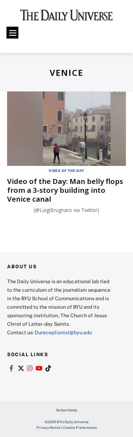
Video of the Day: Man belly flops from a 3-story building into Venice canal (65, 190)
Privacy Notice (49, 427)
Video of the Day (66, 170)
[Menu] (12, 33)
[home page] (66, 18)
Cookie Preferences (80, 427)
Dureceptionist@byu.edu (63, 332)
